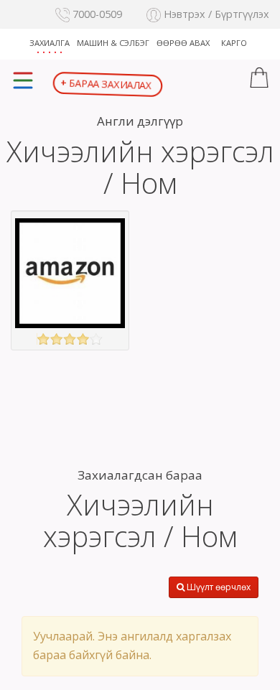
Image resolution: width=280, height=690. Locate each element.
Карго (234, 42)
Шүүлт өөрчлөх (218, 587)
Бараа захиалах (106, 83)
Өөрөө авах (183, 42)
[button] (259, 79)
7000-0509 (96, 14)
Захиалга (49, 42)
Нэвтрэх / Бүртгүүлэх (215, 14)
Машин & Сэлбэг (113, 42)
